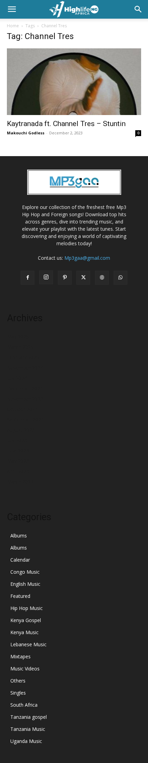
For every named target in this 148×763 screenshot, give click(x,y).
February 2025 (23, 357)
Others (17, 680)
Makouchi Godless (25, 132)
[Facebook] (27, 278)
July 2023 (17, 440)
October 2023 (22, 409)
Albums (18, 535)
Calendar (20, 559)
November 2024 (25, 367)
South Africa (24, 705)
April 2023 (18, 471)
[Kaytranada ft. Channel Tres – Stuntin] (74, 81)
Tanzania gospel (28, 717)
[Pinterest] (65, 278)
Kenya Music (24, 632)
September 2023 (25, 419)
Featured (20, 596)
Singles (18, 692)
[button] (12, 9)
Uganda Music (26, 741)
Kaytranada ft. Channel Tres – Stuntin (66, 124)
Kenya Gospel (25, 620)
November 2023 (25, 398)
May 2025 (18, 336)
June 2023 (18, 450)
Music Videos (25, 668)
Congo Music (25, 572)
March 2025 (20, 347)
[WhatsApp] (120, 278)
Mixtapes (20, 656)
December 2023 (25, 388)
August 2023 (21, 430)
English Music (25, 584)
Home (13, 26)
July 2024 (17, 378)
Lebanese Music (28, 644)
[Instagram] (46, 277)
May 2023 (18, 461)
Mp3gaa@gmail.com (87, 258)
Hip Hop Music (26, 608)
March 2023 (20, 481)
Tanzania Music (27, 729)
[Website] (102, 278)
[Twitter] (83, 278)
